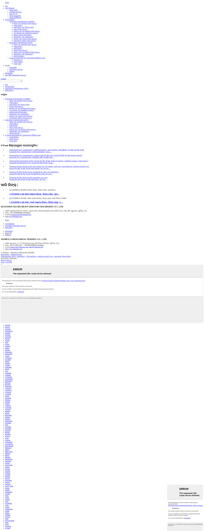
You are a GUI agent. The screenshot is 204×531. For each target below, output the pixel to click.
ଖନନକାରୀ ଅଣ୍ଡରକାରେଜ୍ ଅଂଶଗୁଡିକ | (22, 21)
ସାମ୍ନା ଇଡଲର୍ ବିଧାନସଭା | (23, 35)
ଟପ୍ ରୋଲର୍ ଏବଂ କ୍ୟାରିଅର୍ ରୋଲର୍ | (26, 33)
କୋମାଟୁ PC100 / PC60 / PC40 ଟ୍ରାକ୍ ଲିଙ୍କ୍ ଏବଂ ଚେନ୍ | (27, 179)
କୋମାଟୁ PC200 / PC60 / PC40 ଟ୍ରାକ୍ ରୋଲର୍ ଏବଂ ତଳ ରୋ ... (29, 168)
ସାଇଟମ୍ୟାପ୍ (5, 254)
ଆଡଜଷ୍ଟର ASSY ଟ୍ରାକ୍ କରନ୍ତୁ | (25, 41)
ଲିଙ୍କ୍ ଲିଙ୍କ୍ (66, 256)
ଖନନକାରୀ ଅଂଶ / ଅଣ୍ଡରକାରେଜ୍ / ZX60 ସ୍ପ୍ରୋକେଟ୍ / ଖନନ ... (30, 152)
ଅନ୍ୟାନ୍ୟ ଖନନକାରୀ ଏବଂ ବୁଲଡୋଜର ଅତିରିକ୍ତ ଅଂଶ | (27, 58)
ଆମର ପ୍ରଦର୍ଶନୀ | (15, 16)
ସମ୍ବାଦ (11, 71)
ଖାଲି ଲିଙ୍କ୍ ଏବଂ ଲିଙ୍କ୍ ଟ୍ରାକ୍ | (24, 27)
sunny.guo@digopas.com (19, 247)
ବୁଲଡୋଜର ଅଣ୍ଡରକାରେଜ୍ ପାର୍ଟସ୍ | (21, 43)
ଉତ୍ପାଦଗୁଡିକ (9, 20)
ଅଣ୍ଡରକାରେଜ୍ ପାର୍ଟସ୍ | (8, 256)
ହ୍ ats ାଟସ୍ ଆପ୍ (6, 262)
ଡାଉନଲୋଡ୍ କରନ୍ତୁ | (16, 69)
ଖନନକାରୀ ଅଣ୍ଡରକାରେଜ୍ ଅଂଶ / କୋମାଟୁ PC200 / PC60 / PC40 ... (31, 163)
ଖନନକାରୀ (57, 256)
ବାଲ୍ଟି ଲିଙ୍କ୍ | (18, 62)
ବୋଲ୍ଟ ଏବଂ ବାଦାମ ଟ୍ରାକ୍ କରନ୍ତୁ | (25, 39)
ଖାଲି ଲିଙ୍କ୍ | (18, 48)
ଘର (6, 6)
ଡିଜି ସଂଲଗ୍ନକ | (31, 256)
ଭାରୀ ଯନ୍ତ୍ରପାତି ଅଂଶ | (45, 256)
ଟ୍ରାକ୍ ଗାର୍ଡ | (18, 64)
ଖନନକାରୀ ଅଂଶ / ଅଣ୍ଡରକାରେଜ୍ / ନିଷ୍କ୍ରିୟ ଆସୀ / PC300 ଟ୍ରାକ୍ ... (31, 157)
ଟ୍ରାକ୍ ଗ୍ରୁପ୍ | (18, 25)
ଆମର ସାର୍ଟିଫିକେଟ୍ (15, 18)
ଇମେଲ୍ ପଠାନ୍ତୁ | (6, 260)
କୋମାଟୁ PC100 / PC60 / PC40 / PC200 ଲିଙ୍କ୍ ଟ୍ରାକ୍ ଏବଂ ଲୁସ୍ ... (31, 174)
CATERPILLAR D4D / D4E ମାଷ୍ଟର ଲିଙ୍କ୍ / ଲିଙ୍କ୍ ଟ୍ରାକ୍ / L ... (36, 202)
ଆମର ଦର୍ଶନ (13, 10)
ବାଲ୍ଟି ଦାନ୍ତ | (18, 60)
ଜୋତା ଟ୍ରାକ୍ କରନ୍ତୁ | (21, 29)
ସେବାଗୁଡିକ (13, 67)
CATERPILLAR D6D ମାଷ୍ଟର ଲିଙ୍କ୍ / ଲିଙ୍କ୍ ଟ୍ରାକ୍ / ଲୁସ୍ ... (34, 194)
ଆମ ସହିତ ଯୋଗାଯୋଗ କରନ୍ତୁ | (15, 75)
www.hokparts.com (15, 216)
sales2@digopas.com (36, 247)
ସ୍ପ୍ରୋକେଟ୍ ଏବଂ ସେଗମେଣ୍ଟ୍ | (24, 37)
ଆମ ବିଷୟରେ (9, 8)
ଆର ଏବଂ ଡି (13, 14)
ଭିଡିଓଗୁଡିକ (9, 73)
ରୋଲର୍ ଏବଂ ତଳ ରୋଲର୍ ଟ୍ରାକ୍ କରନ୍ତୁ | (27, 31)
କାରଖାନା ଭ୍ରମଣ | (15, 12)
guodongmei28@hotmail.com (21, 215)
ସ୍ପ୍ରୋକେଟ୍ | (21, 256)
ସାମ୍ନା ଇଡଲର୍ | (19, 56)
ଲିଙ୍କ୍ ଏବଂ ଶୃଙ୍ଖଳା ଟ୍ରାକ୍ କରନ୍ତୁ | (25, 23)
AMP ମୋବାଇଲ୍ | (16, 254)
